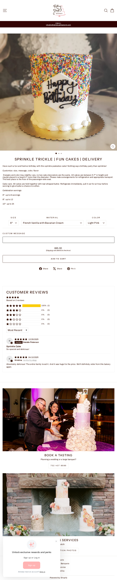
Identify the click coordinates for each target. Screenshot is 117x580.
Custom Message (14, 234)
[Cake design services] (58, 504)
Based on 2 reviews (15, 300)
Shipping (49, 250)
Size (13, 218)
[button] (13, 305)
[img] (21, 339)
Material (52, 218)
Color (96, 218)
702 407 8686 (59, 465)
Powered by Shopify (58, 578)
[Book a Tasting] (58, 419)
